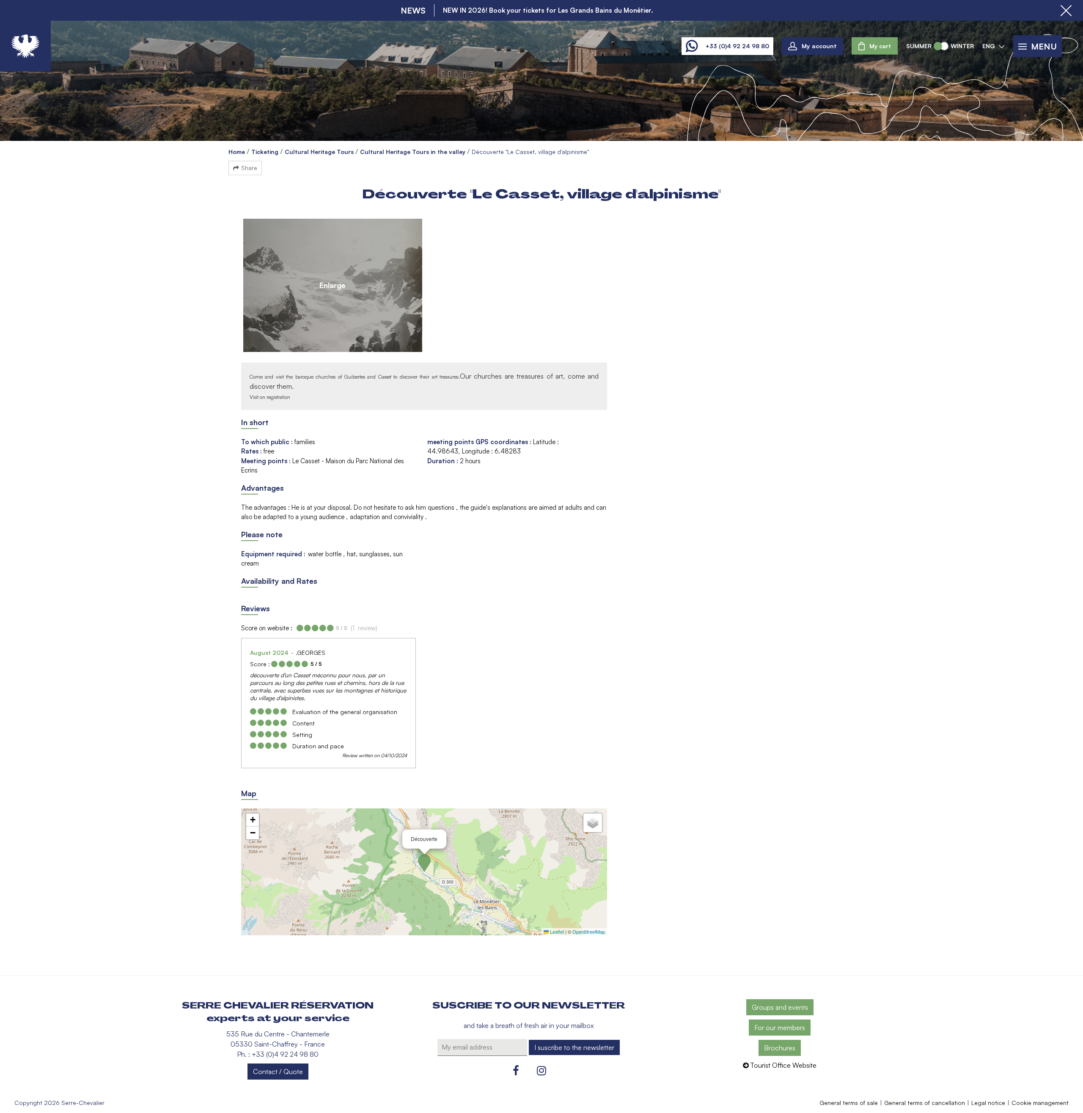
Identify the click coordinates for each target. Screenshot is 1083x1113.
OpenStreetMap (588, 931)
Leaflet (556, 931)
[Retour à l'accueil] (25, 46)
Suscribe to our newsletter (528, 1005)
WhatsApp (691, 46)
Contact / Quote (278, 1071)
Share (249, 167)
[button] (875, 46)
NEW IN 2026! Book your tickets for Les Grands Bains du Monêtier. (548, 10)
